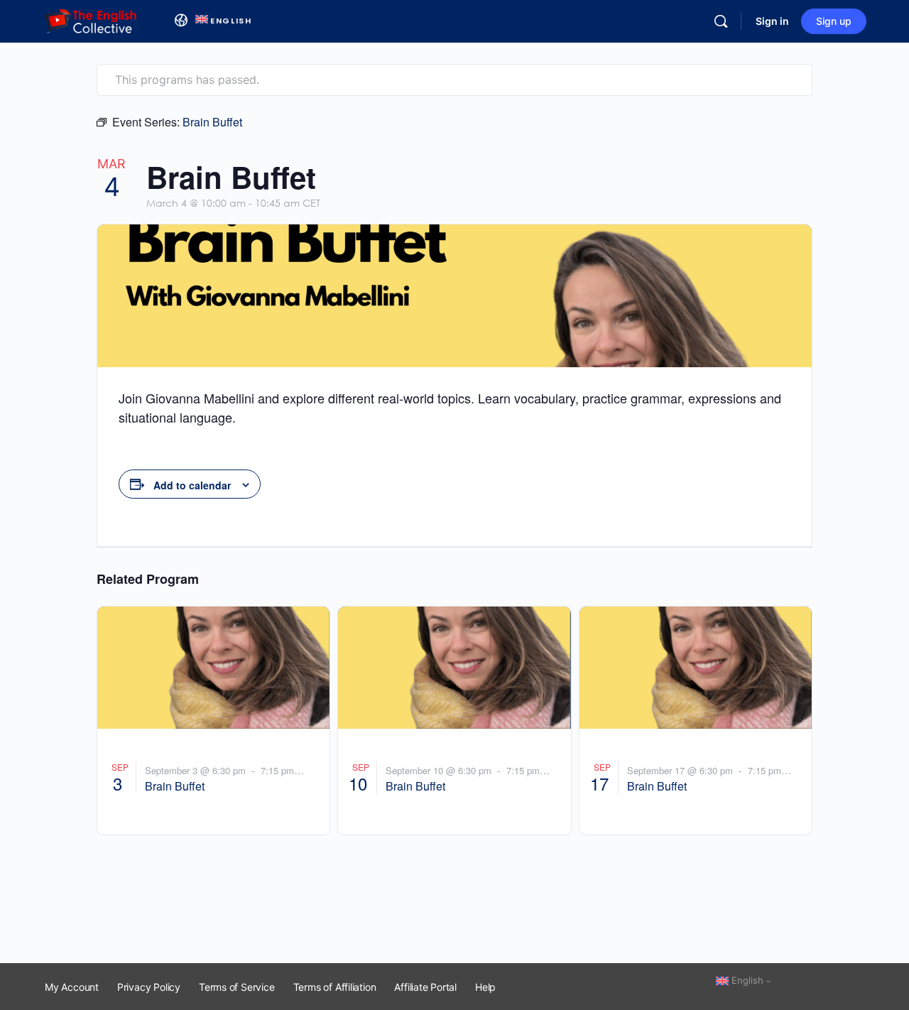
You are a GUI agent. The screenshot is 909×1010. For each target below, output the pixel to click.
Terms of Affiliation (334, 987)
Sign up (833, 21)
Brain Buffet (175, 786)
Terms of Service (237, 987)
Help (485, 987)
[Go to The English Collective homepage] (92, 20)
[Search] (721, 21)
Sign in (772, 21)
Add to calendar (192, 485)
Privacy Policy (148, 987)
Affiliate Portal (425, 987)
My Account (72, 987)
